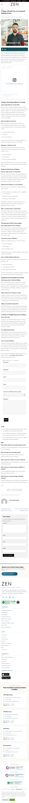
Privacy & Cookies (6, 667)
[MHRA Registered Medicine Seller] (13, 602)
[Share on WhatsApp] (8, 490)
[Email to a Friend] (16, 490)
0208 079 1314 (8, 750)
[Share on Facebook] (11, 490)
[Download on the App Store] (14, 674)
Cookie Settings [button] (5, 799)
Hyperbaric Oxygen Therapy (8, 623)
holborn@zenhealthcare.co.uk (11, 735)
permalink (18, 494)
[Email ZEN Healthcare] (13, 597)
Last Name (6, 369)
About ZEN (4, 634)
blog (2, 9)
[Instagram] (6, 597)
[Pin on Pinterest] (18, 490)
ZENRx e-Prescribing (6, 643)
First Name (6, 362)
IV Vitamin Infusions (6, 616)
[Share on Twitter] (13, 490)
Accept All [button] (12, 799)
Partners (3, 641)
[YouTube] (9, 597)
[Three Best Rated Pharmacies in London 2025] (18, 602)
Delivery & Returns (6, 663)
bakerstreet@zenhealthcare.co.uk (11, 718)
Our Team (4, 637)
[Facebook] (3, 597)
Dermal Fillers (5, 612)
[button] (2, 4)
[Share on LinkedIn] (21, 490)
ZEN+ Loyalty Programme (7, 657)
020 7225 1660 (8, 699)
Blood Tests (4, 625)
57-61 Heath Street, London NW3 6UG (12, 748)
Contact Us (4, 649)
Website (4, 548)
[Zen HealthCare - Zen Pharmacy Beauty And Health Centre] (14, 4)
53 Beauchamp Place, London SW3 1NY (12, 697)
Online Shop (4, 659)
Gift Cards (4, 661)
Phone (5, 384)
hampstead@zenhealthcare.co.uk (11, 751)
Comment (5, 523)
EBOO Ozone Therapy (6, 618)
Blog (2, 647)
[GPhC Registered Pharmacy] (6, 602)
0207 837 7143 (8, 733)
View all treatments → (6, 627)
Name (4, 535)
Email (4, 377)
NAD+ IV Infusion (5, 620)
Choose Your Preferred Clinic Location (12, 391)
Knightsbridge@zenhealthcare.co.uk (12, 701)
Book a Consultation (9, 573)
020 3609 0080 (8, 716)
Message (6, 399)
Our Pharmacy (5, 639)
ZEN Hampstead (5, 645)
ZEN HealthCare (17, 17)
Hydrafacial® (4, 614)
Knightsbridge (7, 0)
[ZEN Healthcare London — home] (6, 584)
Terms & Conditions (6, 665)
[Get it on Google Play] (14, 677)
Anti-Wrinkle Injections (7, 610)
